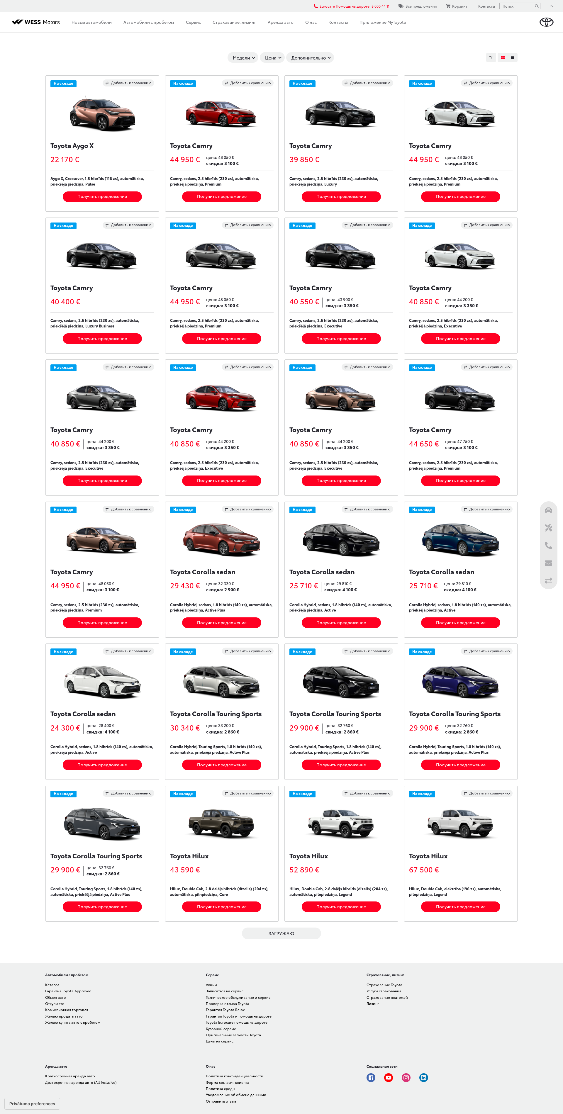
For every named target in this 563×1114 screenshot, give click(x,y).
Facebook (371, 1077)
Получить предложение (102, 196)
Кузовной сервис (221, 1028)
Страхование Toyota (384, 984)
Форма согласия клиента (227, 1082)
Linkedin (423, 1077)
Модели (241, 57)
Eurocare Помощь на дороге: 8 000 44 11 (354, 6)
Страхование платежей (387, 997)
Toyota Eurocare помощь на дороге (236, 1022)
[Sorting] (491, 57)
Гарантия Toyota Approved (68, 990)
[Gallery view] (503, 57)
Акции (211, 984)
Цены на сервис (219, 1040)
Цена (271, 57)
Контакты (338, 22)
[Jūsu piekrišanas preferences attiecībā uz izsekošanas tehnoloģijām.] (32, 1103)
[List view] (513, 57)
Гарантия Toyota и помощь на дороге (239, 1015)
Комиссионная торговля (66, 1009)
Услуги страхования (384, 990)
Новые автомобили (92, 22)
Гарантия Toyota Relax (225, 1009)
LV (552, 5)
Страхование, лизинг (234, 22)
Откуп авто (55, 1003)
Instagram (406, 1077)
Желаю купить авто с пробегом (72, 1022)
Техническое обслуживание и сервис (238, 997)
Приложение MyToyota (382, 22)
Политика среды (220, 1088)
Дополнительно (308, 57)
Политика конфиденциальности (234, 1075)
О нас (311, 22)
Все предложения (421, 6)
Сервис (193, 22)
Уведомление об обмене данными (236, 1094)
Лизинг (373, 1003)
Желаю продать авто (64, 1015)
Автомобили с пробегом (148, 22)
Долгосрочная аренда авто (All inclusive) (80, 1082)
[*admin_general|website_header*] (547, 22)
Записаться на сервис (224, 990)
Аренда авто (281, 22)
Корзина (459, 6)
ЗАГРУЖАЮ (281, 933)
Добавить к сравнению (131, 82)
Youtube (388, 1077)
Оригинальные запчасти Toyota (233, 1034)
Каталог (52, 984)
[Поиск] (536, 6)
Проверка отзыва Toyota (227, 1003)
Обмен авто (55, 997)
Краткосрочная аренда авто (70, 1075)
